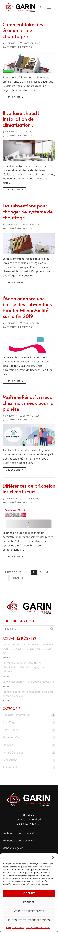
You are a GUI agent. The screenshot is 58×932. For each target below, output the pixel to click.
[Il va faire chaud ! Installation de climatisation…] (29, 150)
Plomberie (9, 745)
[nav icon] (49, 7)
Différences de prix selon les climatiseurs (29, 489)
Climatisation (11, 729)
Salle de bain (10, 767)
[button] (53, 857)
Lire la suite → (14, 97)
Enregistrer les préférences (29, 920)
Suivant (17, 578)
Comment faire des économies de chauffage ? (23, 30)
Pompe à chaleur (13, 752)
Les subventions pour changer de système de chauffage (28, 211)
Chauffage (9, 722)
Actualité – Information (16, 714)
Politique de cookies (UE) (18, 840)
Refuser (29, 902)
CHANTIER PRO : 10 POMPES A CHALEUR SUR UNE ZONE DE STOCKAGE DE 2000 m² (28, 649)
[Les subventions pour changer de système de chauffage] (29, 243)
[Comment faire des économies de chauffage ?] (29, 62)
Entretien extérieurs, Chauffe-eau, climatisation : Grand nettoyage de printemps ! (24, 667)
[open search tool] (39, 7)
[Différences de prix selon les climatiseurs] (29, 517)
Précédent (13, 572)
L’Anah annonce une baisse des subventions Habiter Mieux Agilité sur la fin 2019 (27, 307)
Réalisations (10, 760)
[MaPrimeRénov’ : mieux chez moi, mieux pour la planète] (29, 435)
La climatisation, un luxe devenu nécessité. (28, 681)
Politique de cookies (15, 927)
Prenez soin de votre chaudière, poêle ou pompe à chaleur (28, 694)
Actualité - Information (18, 47)
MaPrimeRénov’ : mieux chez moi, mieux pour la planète (28, 403)
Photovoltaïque (12, 737)
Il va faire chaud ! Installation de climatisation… (21, 119)
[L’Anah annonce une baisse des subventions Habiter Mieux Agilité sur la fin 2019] (29, 342)
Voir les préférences (29, 911)
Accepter (29, 893)
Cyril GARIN (11, 43)
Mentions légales (13, 848)
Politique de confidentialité (38, 927)
